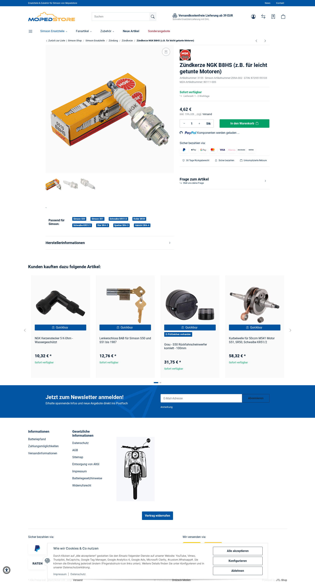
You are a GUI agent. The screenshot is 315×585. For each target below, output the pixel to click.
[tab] (156, 382)
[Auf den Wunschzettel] (166, 52)
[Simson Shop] (51, 16)
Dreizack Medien (181, 580)
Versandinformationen (42, 453)
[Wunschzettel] (273, 16)
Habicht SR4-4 (142, 225)
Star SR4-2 (102, 225)
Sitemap (77, 457)
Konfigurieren (238, 561)
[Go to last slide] (24, 330)
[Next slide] (290, 330)
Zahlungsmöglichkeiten (43, 446)
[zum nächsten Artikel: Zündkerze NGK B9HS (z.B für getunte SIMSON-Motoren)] (265, 40)
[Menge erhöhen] (199, 123)
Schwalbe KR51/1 (82, 225)
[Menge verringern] (184, 123)
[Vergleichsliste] (263, 16)
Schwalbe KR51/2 (118, 219)
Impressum (60, 574)
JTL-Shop (281, 580)
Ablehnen (237, 571)
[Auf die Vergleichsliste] (74, 282)
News (267, 3)
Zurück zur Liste (56, 40)
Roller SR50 (139, 219)
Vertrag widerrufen (157, 515)
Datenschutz (78, 574)
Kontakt (280, 3)
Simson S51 (97, 219)
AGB (75, 450)
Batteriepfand (37, 439)
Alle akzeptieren (238, 551)
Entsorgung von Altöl (85, 464)
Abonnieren (256, 398)
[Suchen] (152, 16)
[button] (253, 16)
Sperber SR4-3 (121, 225)
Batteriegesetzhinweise (87, 478)
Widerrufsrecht (81, 485)
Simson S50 (79, 219)
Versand (207, 114)
